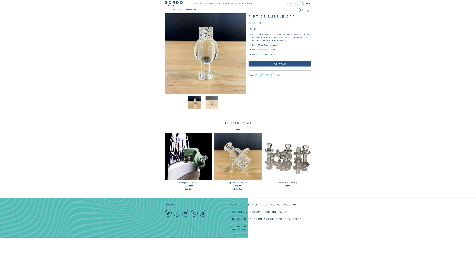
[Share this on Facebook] (261, 75)
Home (196, 3)
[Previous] (301, 10)
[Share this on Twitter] (255, 75)
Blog (238, 3)
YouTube (230, 3)
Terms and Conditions (270, 219)
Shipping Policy (276, 212)
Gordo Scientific (255, 23)
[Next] (307, 10)
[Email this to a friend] (277, 75)
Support (295, 219)
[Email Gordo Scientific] (204, 213)
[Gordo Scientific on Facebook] (178, 213)
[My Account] (298, 3)
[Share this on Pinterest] (266, 75)
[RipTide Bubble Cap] (205, 54)
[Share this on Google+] (272, 75)
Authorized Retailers (214, 3)
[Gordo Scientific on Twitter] (169, 213)
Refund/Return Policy (246, 212)
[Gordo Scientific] (177, 3)
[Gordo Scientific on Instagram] (195, 213)
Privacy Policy (240, 219)
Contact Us (247, 3)
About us (290, 204)
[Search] (303, 3)
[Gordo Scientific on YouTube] (186, 213)
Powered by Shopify (238, 229)
